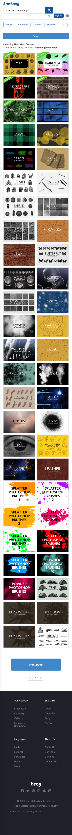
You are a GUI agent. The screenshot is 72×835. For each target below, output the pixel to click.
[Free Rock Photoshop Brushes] (19, 231)
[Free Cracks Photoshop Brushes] (53, 231)
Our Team (50, 751)
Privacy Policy (34, 811)
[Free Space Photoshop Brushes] (53, 111)
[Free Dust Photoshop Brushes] (53, 350)
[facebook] (22, 790)
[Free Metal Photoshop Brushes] (53, 207)
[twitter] (27, 790)
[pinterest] (33, 790)
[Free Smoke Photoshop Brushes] (53, 374)
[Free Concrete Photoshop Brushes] (19, 302)
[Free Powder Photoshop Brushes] (19, 326)
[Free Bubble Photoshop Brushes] (53, 278)
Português (19, 756)
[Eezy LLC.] (36, 784)
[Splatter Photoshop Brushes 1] (19, 493)
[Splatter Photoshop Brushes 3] (19, 517)
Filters (36, 36)
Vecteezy (19, 713)
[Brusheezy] (11, 4)
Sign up (58, 15)
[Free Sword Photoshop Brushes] (53, 183)
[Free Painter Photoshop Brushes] (19, 159)
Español (18, 751)
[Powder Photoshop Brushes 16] (53, 565)
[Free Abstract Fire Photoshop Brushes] (19, 87)
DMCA (48, 723)
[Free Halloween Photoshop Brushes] (53, 446)
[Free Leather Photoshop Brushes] (53, 469)
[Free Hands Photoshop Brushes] (19, 398)
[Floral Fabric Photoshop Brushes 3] (19, 111)
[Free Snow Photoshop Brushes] (53, 302)
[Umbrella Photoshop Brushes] (53, 64)
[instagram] (38, 790)
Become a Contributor (20, 724)
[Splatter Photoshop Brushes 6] (53, 541)
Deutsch (18, 761)
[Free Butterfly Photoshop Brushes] (53, 255)
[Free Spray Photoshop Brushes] (53, 422)
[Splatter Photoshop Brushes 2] (53, 493)
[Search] (49, 10)
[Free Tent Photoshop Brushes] (53, 589)
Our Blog (49, 756)
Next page (36, 664)
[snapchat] (44, 790)
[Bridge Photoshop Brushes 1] (53, 636)
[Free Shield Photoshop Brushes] (19, 207)
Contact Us (51, 761)
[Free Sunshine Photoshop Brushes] (19, 422)
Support (49, 718)
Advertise (50, 713)
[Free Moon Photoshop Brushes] (19, 278)
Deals (48, 708)
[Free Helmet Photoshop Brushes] (19, 183)
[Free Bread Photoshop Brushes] (53, 159)
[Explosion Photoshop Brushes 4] (19, 613)
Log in (49, 15)
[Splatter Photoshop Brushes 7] (19, 565)
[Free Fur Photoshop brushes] (19, 255)
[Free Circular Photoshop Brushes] (53, 135)
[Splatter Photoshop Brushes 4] (53, 517)
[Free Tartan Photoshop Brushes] (19, 135)
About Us (50, 747)
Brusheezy (20, 708)
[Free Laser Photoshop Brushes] (53, 398)
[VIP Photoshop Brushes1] (19, 64)
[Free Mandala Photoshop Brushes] (53, 326)
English (18, 747)
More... (18, 766)
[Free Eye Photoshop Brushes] (19, 446)
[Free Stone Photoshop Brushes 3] (53, 87)
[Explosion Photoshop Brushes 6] (19, 636)
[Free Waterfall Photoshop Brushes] (19, 350)
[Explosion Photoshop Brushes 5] (53, 613)
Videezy (18, 718)
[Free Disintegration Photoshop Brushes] (19, 374)
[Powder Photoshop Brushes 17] (19, 589)
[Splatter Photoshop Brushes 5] (19, 541)
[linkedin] (49, 790)
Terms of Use (17, 811)
